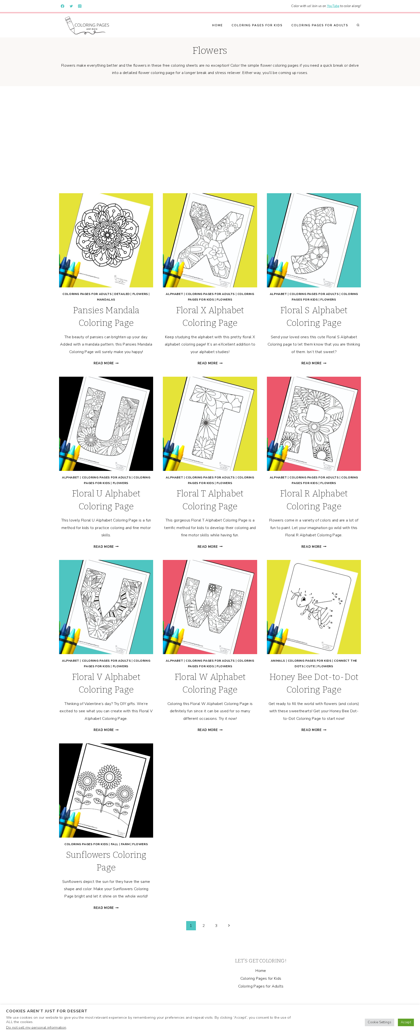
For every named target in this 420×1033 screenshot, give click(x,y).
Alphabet (174, 294)
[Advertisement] (210, 140)
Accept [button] (406, 1022)
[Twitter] (71, 6)
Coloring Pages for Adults (319, 25)
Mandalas (106, 300)
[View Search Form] (358, 25)
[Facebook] (62, 6)
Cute (310, 666)
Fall (114, 844)
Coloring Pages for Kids (257, 25)
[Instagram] (79, 6)
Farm (125, 844)
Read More (106, 363)
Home (217, 25)
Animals (278, 661)
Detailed (122, 294)
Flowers (140, 294)
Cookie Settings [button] (379, 1022)
